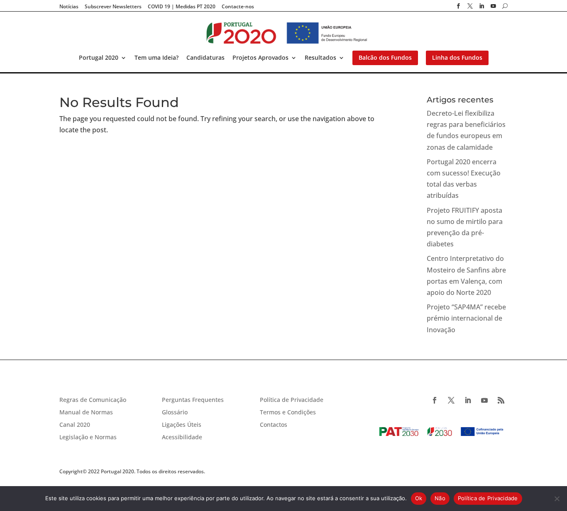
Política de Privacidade (291, 400)
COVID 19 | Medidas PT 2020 (181, 6)
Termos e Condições (288, 412)
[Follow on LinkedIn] (467, 400)
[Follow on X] (451, 400)
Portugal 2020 (98, 58)
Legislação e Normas (88, 437)
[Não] (556, 498)
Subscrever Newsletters (113, 6)
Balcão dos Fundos (385, 58)
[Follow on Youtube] (484, 400)
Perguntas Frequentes (193, 400)
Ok (419, 498)
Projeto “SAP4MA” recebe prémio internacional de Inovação (466, 318)
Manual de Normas (86, 412)
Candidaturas (205, 58)
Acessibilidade (182, 437)
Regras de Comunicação (92, 400)
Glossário (175, 412)
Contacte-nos (238, 6)
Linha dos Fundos (457, 58)
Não (440, 498)
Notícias (68, 6)
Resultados (320, 58)
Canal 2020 (74, 425)
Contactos (273, 425)
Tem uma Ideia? (156, 58)
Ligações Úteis (181, 425)
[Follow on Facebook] (434, 400)
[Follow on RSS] (501, 400)
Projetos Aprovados (260, 58)
